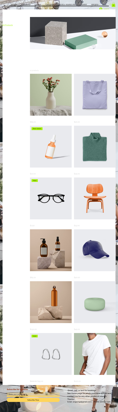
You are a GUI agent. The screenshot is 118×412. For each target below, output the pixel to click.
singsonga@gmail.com (82, 402)
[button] (113, 4)
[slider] (3, 43)
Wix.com (75, 411)
